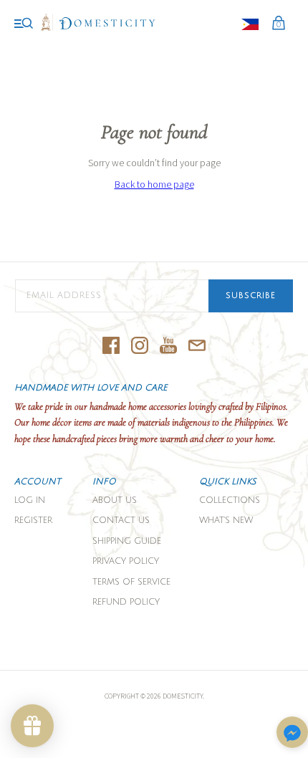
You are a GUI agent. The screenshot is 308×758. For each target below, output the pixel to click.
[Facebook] (111, 346)
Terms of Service (131, 582)
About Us (114, 500)
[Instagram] (139, 346)
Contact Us (121, 520)
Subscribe (251, 296)
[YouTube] (168, 346)
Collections (229, 500)
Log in (29, 500)
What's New (226, 520)
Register (33, 520)
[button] (292, 733)
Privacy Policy (125, 561)
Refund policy (126, 602)
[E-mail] (197, 346)
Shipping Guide (126, 541)
